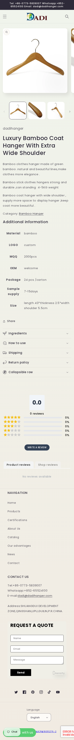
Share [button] (11, 321)
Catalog (13, 537)
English (35, 717)
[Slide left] (4, 111)
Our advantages (19, 546)
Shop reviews (48, 465)
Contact (14, 563)
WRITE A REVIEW (37, 447)
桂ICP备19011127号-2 (46, 731)
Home (12, 503)
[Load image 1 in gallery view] (17, 110)
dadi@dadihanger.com (35, 596)
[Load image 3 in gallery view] (56, 110)
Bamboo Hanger (31, 214)
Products (14, 511)
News (11, 554)
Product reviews (19, 465)
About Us (14, 529)
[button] (5, 16)
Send (20, 672)
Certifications (17, 520)
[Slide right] (70, 111)
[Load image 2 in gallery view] (36, 110)
